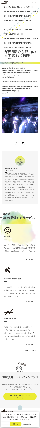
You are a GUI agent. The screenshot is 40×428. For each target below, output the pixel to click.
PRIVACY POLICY (20, 415)
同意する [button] (16, 424)
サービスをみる (30, 350)
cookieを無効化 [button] (27, 424)
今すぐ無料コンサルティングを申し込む (20, 396)
